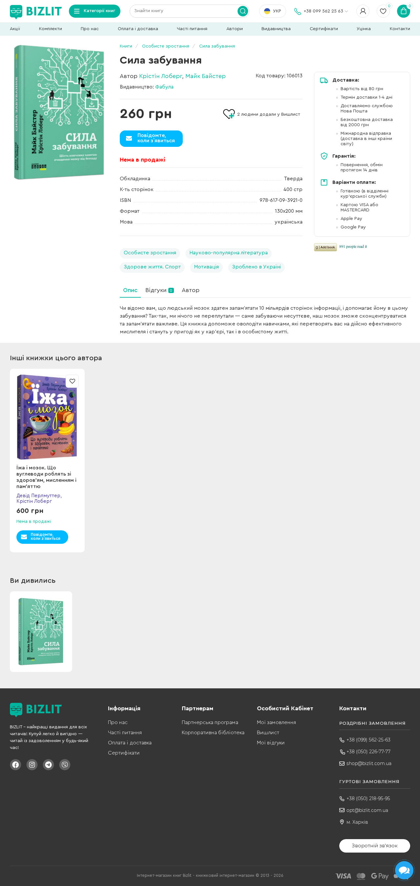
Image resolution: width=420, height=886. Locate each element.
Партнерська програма (210, 722)
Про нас (90, 29)
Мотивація (206, 266)
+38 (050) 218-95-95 (368, 798)
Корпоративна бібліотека (213, 732)
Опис (130, 290)
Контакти (400, 29)
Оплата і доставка (138, 29)
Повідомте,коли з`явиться (156, 138)
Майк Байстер (205, 76)
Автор (191, 290)
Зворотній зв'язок (375, 845)
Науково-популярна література (228, 252)
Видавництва (276, 29)
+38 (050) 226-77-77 (368, 752)
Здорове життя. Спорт (152, 266)
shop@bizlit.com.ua (368, 763)
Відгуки (158, 290)
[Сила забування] (59, 112)
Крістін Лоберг (160, 76)
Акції (15, 29)
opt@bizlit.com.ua (367, 810)
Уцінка (364, 29)
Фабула (164, 86)
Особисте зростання (150, 252)
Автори (234, 29)
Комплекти (50, 29)
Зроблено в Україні (256, 266)
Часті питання (192, 29)
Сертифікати (324, 29)
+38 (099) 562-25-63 (368, 740)
